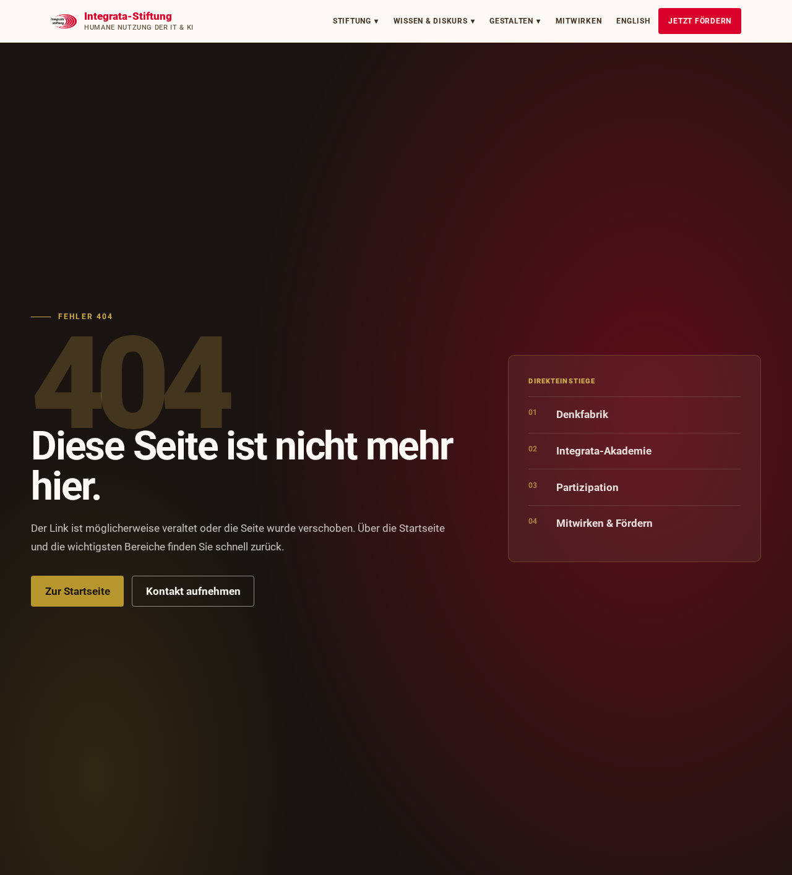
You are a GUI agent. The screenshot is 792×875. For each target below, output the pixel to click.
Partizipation (573, 486)
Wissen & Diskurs (434, 20)
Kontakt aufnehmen (193, 591)
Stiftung (356, 20)
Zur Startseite (77, 591)
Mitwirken (579, 20)
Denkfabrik (568, 414)
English (633, 20)
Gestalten (515, 20)
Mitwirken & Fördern (590, 522)
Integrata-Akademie (590, 450)
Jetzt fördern (699, 20)
